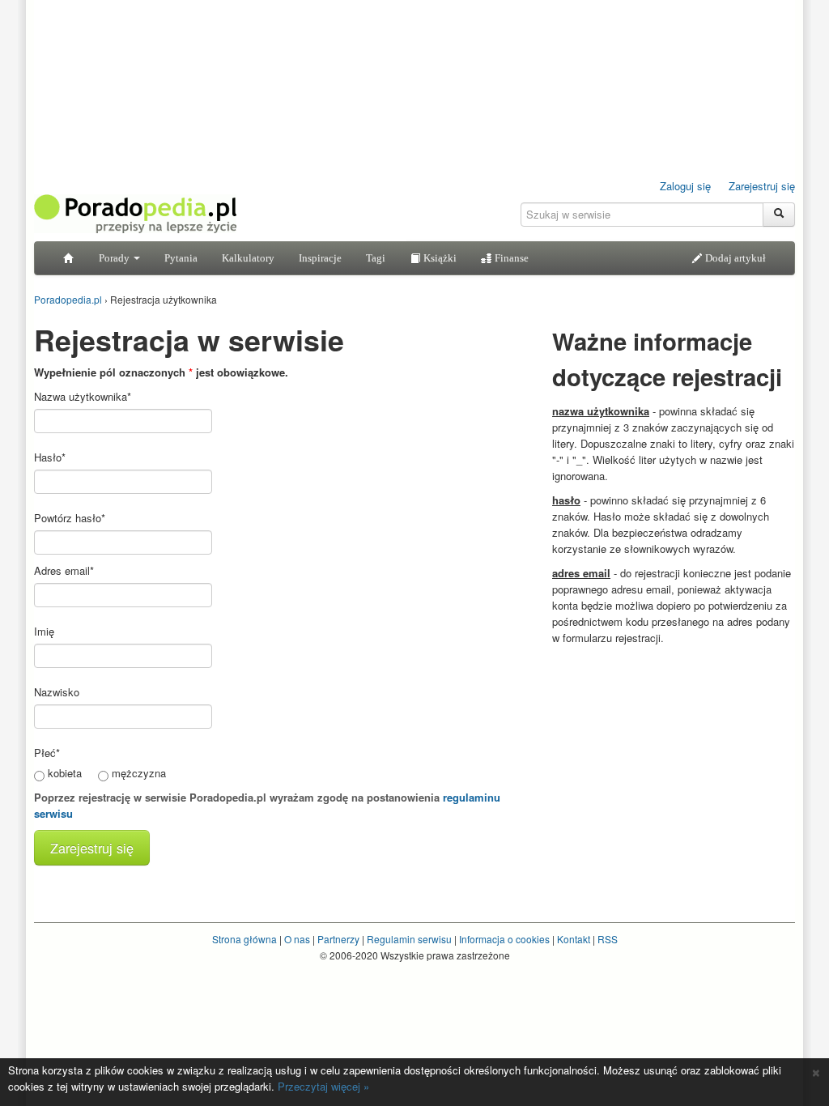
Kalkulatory (248, 258)
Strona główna (244, 939)
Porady (115, 258)
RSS (607, 939)
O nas (297, 939)
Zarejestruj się (762, 186)
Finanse (510, 258)
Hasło (50, 457)
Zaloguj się (685, 186)
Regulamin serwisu (409, 939)
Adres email (64, 570)
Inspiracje (320, 258)
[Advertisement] (673, 755)
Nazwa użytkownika (82, 396)
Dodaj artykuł (734, 258)
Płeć (47, 752)
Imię (44, 631)
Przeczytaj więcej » (323, 1086)
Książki (439, 258)
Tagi (375, 258)
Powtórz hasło (69, 517)
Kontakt (573, 939)
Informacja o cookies (504, 939)
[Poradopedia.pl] (135, 212)
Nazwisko (56, 692)
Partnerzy (338, 939)
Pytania (181, 258)
